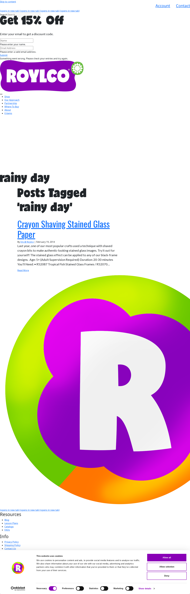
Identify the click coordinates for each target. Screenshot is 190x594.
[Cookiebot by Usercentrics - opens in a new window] (18, 588)
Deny (166, 576)
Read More (23, 270)
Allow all (167, 557)
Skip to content (8, 1)
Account (163, 5)
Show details (145, 588)
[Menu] (1, 94)
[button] (4, 55)
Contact (183, 5)
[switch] (80, 588)
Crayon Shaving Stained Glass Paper (63, 228)
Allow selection (166, 567)
